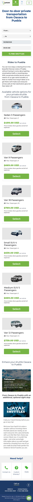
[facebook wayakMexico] (28, 485)
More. (21, 387)
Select (16, 133)
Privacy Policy (20, 498)
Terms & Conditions (10, 498)
